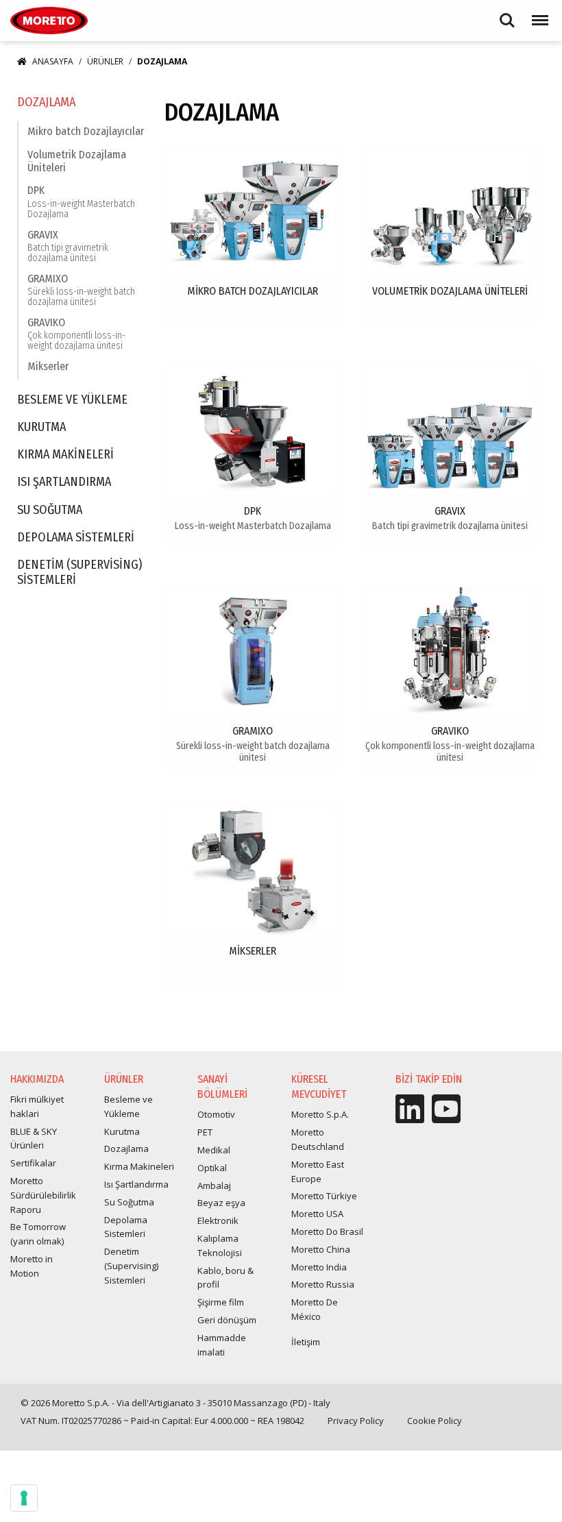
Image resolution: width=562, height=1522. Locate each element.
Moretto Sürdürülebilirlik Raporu (43, 1195)
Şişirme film (220, 1302)
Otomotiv (216, 1114)
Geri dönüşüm (226, 1320)
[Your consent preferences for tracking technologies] (24, 1498)
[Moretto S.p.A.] (49, 20)
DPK (81, 202)
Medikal (213, 1150)
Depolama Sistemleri (75, 537)
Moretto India (319, 1267)
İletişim (305, 1342)
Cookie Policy (434, 1420)
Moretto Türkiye (324, 1196)
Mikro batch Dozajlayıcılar (85, 131)
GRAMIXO (81, 290)
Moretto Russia (322, 1284)
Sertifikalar (33, 1163)
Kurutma (41, 427)
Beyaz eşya (221, 1202)
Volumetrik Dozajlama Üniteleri (76, 161)
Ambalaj (214, 1185)
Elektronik (218, 1220)
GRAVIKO (76, 334)
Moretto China (320, 1249)
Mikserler (48, 366)
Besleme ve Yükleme (72, 400)
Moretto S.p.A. (320, 1114)
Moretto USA (317, 1213)
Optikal (212, 1168)
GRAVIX (67, 246)
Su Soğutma (49, 510)
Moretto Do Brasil (327, 1231)
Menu (537, 14)
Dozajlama (46, 102)
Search (507, 14)
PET (204, 1132)
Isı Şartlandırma (64, 482)
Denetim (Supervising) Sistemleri (79, 572)
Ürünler (105, 61)
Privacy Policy (356, 1420)
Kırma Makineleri (65, 454)
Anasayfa (52, 61)
